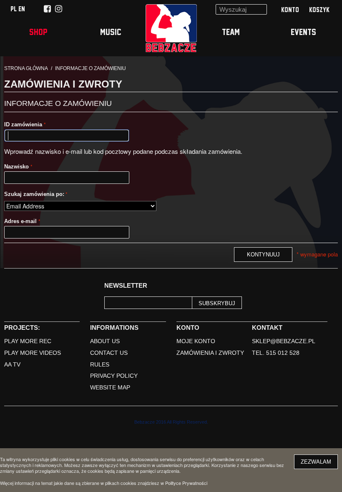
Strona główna (26, 68)
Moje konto (195, 341)
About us (105, 341)
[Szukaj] (258, 12)
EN (21, 9)
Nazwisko (17, 166)
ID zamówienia (24, 124)
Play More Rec (27, 341)
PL (14, 9)
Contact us (109, 352)
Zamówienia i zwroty (210, 352)
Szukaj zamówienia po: (34, 194)
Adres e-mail (21, 221)
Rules (99, 364)
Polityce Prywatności (186, 482)
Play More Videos (32, 352)
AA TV (12, 364)
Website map (110, 387)
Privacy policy (114, 375)
